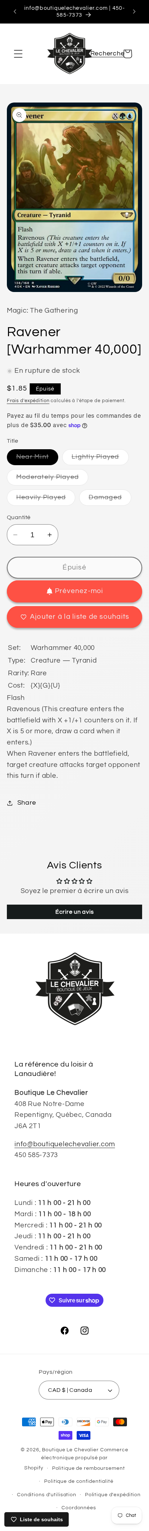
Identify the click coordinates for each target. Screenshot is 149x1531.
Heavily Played (46, 500)
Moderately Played (52, 479)
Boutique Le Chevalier (70, 1449)
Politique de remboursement (88, 1468)
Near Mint (37, 459)
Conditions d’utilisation (46, 1494)
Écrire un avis (74, 912)
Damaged (110, 500)
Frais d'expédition (28, 401)
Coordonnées (78, 1507)
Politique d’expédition (113, 1494)
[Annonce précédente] (15, 12)
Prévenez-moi (79, 591)
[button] (18, 54)
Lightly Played (100, 459)
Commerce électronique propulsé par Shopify (76, 1458)
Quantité (19, 517)
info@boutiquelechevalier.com (64, 1144)
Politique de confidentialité (79, 1481)
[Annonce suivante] (134, 12)
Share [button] (26, 803)
